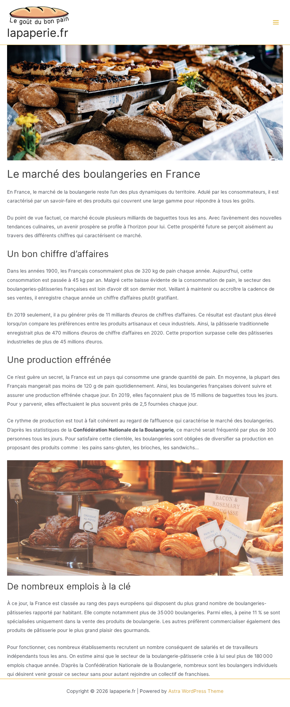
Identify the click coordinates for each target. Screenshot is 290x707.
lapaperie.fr (37, 33)
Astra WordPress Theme (196, 691)
